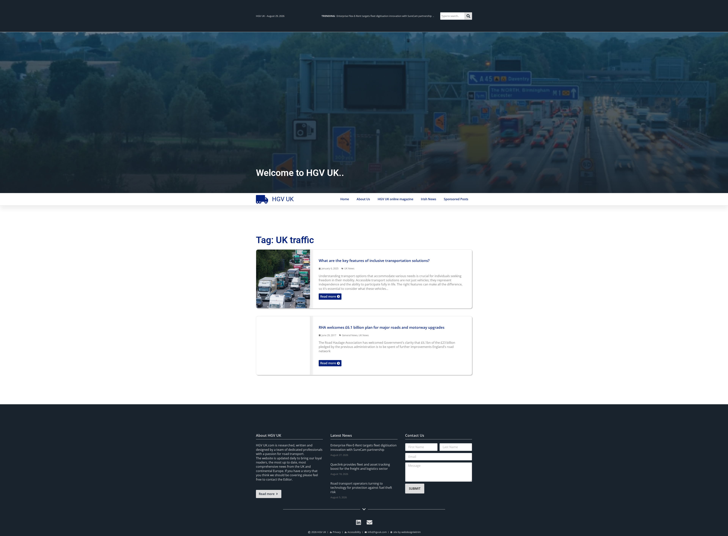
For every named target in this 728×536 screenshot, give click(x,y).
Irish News (428, 199)
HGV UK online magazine (395, 199)
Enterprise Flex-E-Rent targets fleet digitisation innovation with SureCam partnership (363, 447)
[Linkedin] (358, 522)
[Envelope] (369, 522)
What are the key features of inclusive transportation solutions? (374, 260)
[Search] (468, 16)
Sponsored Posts (456, 199)
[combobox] (452, 16)
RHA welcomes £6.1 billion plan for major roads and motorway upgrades (381, 327)
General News (350, 335)
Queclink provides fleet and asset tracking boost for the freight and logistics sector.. (376, 16)
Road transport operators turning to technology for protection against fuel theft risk (361, 487)
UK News (349, 268)
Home (344, 199)
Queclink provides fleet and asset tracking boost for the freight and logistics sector (360, 466)
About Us (363, 199)
